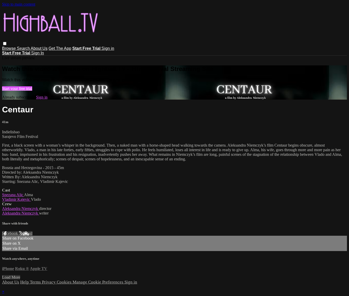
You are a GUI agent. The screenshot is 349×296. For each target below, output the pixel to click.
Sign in (107, 48)
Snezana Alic (13, 195)
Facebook (10, 233)
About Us (39, 48)
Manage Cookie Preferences (98, 282)
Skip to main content (18, 4)
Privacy (49, 282)
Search (24, 48)
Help (25, 282)
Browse (9, 48)
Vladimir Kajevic (16, 199)
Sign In (37, 53)
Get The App (60, 48)
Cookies (65, 282)
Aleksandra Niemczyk (20, 208)
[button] (4, 43)
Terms (36, 282)
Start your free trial (17, 88)
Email (27, 233)
